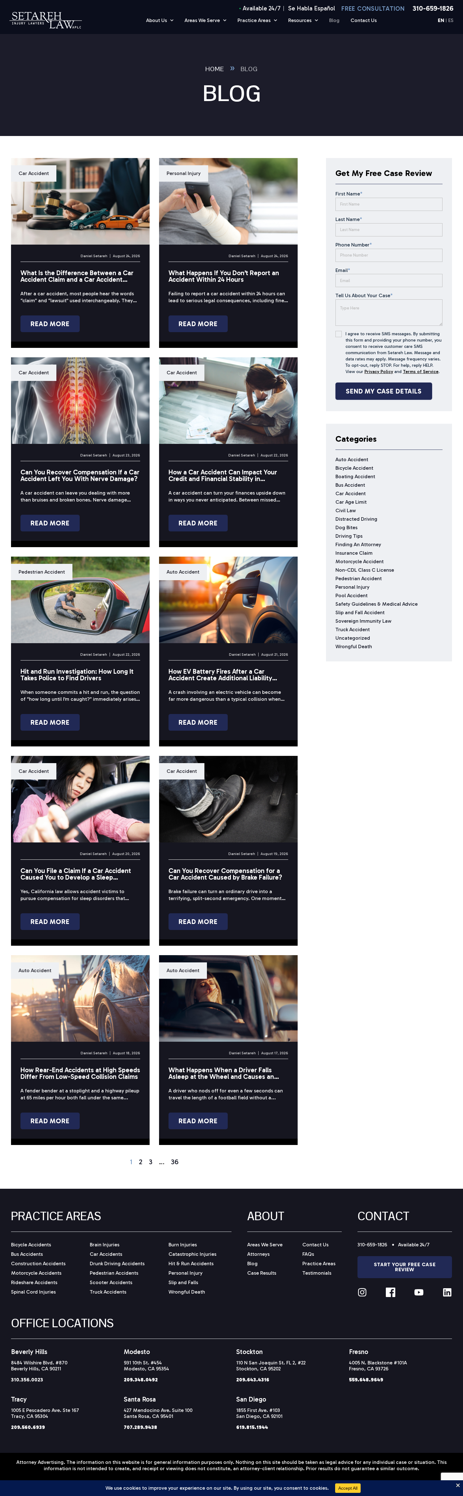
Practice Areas (254, 20)
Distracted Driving (356, 519)
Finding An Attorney (358, 544)
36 (175, 1162)
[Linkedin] (447, 1292)
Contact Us (364, 20)
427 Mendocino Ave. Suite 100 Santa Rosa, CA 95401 (158, 1413)
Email (342, 270)
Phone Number (353, 245)
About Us (156, 20)
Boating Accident (355, 476)
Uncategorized (352, 638)
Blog (334, 20)
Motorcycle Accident (359, 561)
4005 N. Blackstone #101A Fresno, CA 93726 (378, 1366)
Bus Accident (350, 485)
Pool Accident (351, 595)
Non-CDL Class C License (364, 570)
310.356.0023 (27, 1380)
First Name (349, 194)
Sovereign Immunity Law (363, 621)
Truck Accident (352, 629)
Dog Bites (346, 527)
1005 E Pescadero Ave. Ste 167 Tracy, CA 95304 (45, 1413)
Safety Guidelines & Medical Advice (376, 604)
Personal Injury (184, 173)
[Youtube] (419, 1292)
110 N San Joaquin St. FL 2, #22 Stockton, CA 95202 (271, 1366)
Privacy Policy (378, 371)
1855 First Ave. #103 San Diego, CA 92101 (259, 1413)
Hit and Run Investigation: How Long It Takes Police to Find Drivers (77, 674)
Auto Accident (183, 572)
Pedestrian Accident (42, 572)
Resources (300, 20)
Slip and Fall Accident (360, 612)
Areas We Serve (202, 20)
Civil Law (345, 510)
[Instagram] (362, 1292)
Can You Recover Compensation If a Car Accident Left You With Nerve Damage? (80, 475)
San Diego (251, 1399)
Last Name (348, 219)
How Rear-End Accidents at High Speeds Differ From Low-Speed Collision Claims (80, 1073)
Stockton (249, 1352)
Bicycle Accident (354, 468)
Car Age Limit (351, 502)
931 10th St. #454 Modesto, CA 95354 (146, 1366)
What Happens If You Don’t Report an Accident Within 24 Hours (224, 276)
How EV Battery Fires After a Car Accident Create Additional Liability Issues (220, 677)
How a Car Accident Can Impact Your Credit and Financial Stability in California (223, 478)
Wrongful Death (353, 646)
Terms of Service (420, 371)
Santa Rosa (140, 1399)
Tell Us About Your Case (364, 295)
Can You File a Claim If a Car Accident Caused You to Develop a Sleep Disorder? (75, 877)
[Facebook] (390, 1292)
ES (451, 21)
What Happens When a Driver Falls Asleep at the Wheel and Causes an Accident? (221, 1076)
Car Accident (34, 173)
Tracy (19, 1399)
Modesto (137, 1352)
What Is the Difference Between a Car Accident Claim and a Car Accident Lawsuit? (77, 279)
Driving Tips (349, 536)
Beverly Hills (29, 1352)
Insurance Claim (354, 553)
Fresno (358, 1352)
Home (214, 69)
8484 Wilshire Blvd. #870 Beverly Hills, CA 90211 (39, 1366)
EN (441, 21)
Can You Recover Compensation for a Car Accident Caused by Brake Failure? (225, 874)
